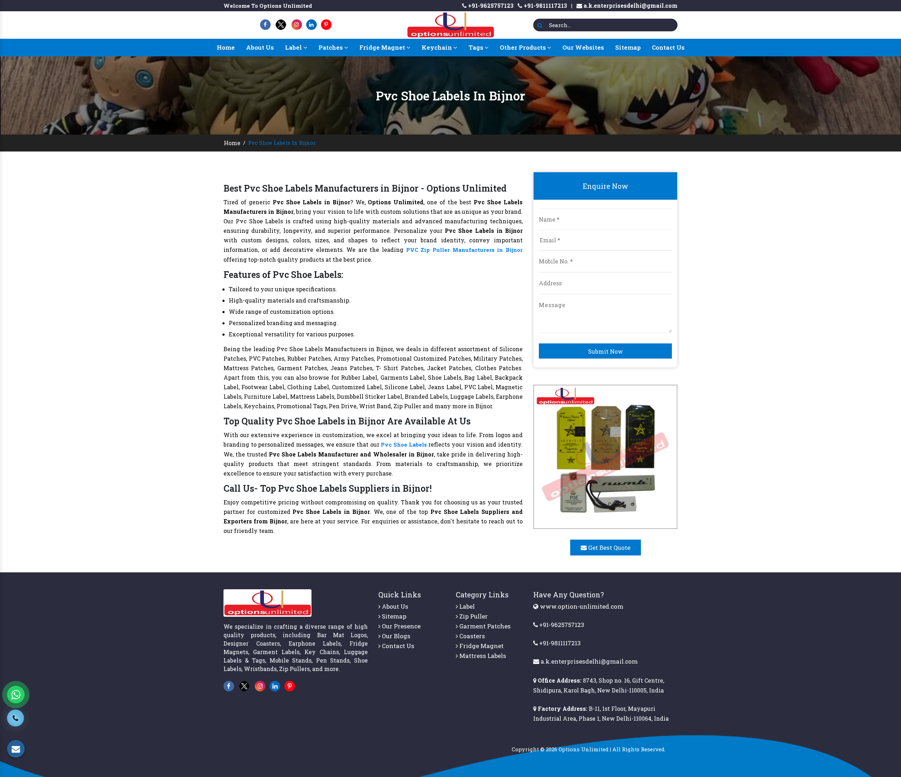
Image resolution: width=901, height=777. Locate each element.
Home (226, 47)
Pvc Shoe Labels (404, 444)
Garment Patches (484, 626)
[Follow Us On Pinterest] (326, 24)
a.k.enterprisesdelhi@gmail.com (630, 5)
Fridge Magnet (383, 47)
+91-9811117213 (544, 5)
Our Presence (400, 626)
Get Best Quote (608, 547)
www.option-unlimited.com (580, 606)
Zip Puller (473, 616)
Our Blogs (395, 636)
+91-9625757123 (490, 5)
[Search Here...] (540, 25)
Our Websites (583, 47)
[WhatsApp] (16, 694)
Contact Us (668, 47)
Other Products (523, 47)
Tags (476, 47)
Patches (331, 47)
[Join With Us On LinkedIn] (311, 24)
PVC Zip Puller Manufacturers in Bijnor (464, 249)
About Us (260, 47)
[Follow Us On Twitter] (281, 24)
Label (294, 47)
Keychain (437, 47)
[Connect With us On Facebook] (265, 24)
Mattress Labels (482, 656)
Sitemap (628, 47)
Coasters (471, 636)
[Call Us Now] (15, 722)
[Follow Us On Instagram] (296, 24)
